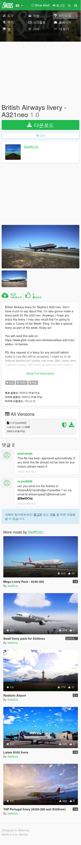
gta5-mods (25, 453)
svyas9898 (24, 481)
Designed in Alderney (16, 830)
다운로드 (43, 124)
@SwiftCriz (25, 498)
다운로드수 (16, 297)
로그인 (38, 514)
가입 (53, 514)
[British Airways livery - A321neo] (40, 246)
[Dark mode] (69, 5)
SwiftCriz (31, 147)
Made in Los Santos (15, 834)
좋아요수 (37, 297)
